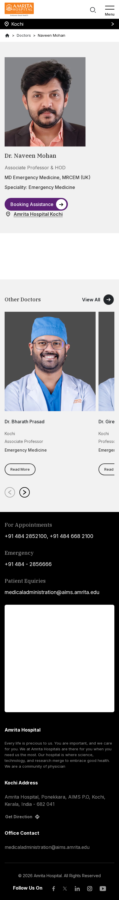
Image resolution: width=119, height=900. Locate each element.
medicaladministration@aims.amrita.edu (52, 592)
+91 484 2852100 (26, 536)
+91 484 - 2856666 (28, 564)
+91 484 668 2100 (71, 536)
